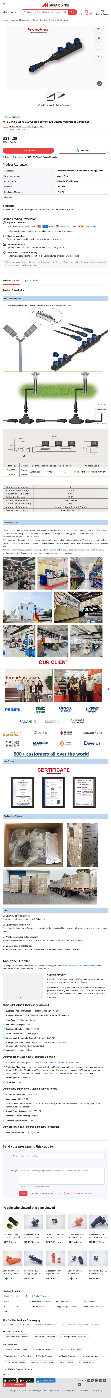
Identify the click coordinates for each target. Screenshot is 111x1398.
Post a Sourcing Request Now (78, 1193)
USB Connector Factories (70, 1349)
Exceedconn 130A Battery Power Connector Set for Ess (77, 1273)
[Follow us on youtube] (100, 1380)
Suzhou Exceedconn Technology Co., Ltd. (26, 126)
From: (15, 1156)
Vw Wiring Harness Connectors (73, 1336)
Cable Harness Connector (92, 1306)
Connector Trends (86, 1362)
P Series (6, 1301)
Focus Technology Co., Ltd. (37, 1391)
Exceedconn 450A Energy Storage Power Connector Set (98, 1237)
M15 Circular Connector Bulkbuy (18, 1369)
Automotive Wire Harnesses (16, 1336)
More (5, 1374)
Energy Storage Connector (67, 1306)
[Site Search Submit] (72, 12)
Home (5, 20)
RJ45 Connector (89, 1301)
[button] (4, 4)
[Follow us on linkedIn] (79, 1384)
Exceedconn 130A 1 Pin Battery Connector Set (12, 1273)
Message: (14, 1170)
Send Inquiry (28, 150)
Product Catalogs (40, 1296)
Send (23, 1193)
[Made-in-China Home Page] (55, 4)
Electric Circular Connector (42, 1362)
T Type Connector (36, 1306)
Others (5, 1311)
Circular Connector (10, 1306)
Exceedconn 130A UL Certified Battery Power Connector (98, 1273)
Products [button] (27, 12)
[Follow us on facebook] (88, 1380)
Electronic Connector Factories (18, 1356)
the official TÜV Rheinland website (81, 965)
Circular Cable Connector (92, 1356)
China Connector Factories (16, 1349)
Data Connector (62, 1301)
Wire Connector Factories (43, 1349)
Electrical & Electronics (20, 20)
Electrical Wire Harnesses (44, 1336)
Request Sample (50, 157)
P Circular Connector (45, 1356)
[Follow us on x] (92, 1380)
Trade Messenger (45, 1380)
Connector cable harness (69, 1062)
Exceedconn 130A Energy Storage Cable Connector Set (33, 1273)
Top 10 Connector (66, 1362)
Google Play (26, 1380)
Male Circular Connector (15, 1362)
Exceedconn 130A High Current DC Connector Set (53, 1273)
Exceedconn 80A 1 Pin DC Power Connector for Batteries (55, 1237)
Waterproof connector (31, 1062)
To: (16, 1163)
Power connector (49, 1062)
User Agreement (70, 1391)
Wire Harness (62, 20)
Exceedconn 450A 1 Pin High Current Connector (76, 1237)
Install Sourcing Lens (15, 1384)
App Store (9, 1380)
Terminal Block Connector (39, 1301)
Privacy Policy (97, 1391)
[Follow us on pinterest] (104, 1380)
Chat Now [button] (84, 150)
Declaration (84, 1391)
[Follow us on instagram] (96, 1380)
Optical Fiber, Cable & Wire (43, 20)
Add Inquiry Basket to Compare (56, 105)
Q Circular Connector (68, 1356)
